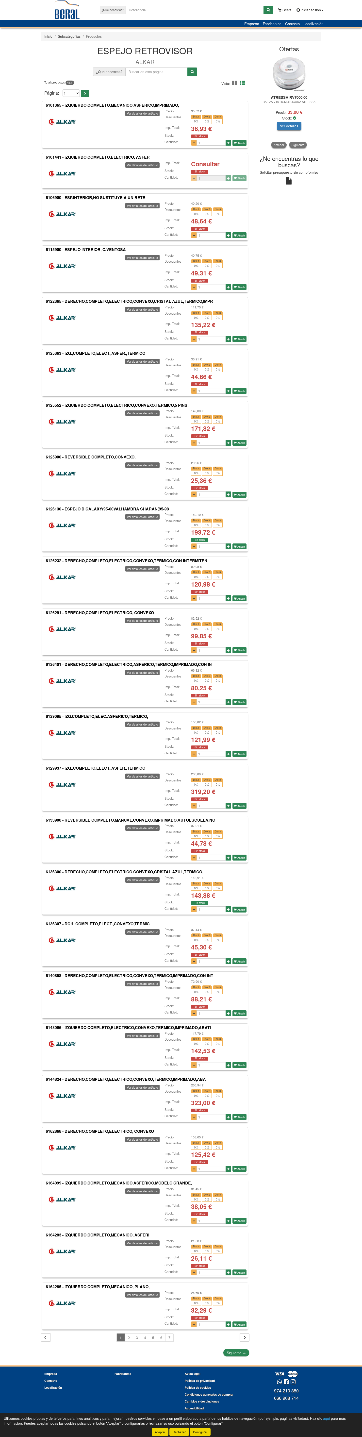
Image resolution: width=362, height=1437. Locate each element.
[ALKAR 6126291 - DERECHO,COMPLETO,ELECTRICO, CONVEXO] (62, 629)
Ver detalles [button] (289, 125)
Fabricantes (272, 23)
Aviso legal (192, 1373)
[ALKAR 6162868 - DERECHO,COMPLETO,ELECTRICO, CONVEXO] (62, 1147)
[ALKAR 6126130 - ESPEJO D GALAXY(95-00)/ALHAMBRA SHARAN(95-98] (62, 525)
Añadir (241, 143)
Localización (313, 23)
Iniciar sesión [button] (310, 9)
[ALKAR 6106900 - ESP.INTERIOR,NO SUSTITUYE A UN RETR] (62, 214)
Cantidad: (171, 142)
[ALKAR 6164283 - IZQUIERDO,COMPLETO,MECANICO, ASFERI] (62, 1251)
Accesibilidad (194, 1408)
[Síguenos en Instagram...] (293, 1382)
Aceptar (160, 1432)
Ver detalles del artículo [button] (142, 113)
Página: (51, 93)
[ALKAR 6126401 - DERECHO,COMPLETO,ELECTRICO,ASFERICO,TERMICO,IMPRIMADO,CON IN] (62, 681)
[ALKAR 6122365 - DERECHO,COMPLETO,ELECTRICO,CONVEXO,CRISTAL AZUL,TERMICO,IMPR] (62, 317)
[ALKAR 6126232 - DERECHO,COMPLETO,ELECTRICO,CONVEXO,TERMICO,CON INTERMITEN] (62, 577)
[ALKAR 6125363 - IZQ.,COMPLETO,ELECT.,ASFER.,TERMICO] (62, 369)
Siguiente (236, 1352)
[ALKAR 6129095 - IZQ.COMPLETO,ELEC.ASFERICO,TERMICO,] (62, 732)
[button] (235, 82)
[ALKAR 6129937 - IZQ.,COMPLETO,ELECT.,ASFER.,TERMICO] (62, 784)
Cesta (286, 9)
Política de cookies (198, 1387)
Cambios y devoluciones (202, 1401)
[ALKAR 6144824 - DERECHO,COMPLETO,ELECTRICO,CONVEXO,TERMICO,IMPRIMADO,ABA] (62, 1095)
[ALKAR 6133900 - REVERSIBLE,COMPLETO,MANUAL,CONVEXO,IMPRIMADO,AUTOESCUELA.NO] (62, 836)
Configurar (200, 1432)
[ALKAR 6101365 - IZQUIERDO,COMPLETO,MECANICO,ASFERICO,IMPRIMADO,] (62, 121)
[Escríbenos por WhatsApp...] (279, 1382)
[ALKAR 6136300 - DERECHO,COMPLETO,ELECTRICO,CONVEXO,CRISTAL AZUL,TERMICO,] (62, 888)
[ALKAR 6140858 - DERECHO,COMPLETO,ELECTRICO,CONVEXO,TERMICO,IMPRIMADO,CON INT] (62, 992)
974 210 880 (286, 1390)
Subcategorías (69, 36)
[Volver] (45, 1337)
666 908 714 (286, 1398)
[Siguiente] (244, 1337)
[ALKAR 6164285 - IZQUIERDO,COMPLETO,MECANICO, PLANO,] (62, 1303)
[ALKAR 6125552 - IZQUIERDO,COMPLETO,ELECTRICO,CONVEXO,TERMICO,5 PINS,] (62, 421)
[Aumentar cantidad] (228, 143)
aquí (326, 1418)
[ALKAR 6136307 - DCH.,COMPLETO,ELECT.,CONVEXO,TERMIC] (62, 940)
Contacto (292, 23)
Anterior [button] (279, 145)
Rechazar (179, 1432)
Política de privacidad (200, 1380)
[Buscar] (268, 10)
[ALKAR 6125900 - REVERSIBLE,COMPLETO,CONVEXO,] (62, 473)
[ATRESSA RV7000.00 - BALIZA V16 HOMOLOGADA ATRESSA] (289, 73)
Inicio (48, 36)
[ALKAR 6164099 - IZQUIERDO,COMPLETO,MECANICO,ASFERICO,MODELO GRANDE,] (62, 1199)
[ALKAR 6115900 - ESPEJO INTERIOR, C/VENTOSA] (62, 266)
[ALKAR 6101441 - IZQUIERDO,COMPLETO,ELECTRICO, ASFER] (62, 173)
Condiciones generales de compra (209, 1394)
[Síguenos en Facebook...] (286, 1382)
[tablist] (289, 101)
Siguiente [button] (298, 145)
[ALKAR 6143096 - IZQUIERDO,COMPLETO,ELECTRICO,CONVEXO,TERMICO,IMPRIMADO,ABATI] (62, 1044)
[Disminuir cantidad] (194, 143)
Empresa (251, 23)
